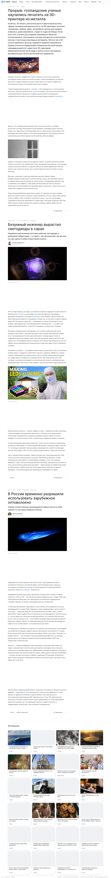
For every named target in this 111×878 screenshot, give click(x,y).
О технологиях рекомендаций (86, 876)
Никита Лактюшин (17, 513)
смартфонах (59, 96)
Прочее (23, 6)
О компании (7, 876)
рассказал (36, 316)
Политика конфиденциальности (101, 876)
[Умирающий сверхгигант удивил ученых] (43, 741)
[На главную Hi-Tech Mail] (6, 2)
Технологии (33, 220)
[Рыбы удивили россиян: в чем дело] (67, 790)
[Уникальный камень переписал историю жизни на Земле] (91, 741)
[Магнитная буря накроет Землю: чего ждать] (19, 814)
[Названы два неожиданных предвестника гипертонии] (43, 838)
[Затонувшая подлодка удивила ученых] (19, 765)
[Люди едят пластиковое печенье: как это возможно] (67, 814)
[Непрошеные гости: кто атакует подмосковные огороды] (43, 814)
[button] (23, 65)
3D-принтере (35, 91)
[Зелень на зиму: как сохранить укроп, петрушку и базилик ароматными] (67, 765)
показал (21, 314)
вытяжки (26, 692)
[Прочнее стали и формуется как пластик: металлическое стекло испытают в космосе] (67, 838)
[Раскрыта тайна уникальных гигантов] (43, 862)
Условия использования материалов (71, 876)
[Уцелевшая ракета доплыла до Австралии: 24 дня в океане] (19, 741)
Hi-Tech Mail (25, 220)
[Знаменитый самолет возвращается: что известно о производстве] (67, 862)
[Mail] (2, 2)
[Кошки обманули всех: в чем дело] (91, 790)
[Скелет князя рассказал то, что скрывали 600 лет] (43, 765)
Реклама (13, 876)
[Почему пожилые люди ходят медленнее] (19, 838)
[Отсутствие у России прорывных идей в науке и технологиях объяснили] (19, 862)
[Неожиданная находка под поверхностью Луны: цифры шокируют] (67, 741)
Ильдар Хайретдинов (18, 242)
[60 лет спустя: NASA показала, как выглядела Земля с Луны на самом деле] (91, 814)
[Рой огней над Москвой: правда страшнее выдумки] (19, 790)
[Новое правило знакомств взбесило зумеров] (91, 862)
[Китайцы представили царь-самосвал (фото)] (43, 790)
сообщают (26, 590)
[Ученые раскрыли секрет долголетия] (91, 765)
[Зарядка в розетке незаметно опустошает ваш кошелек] (91, 838)
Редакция (59, 876)
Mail (2, 876)
